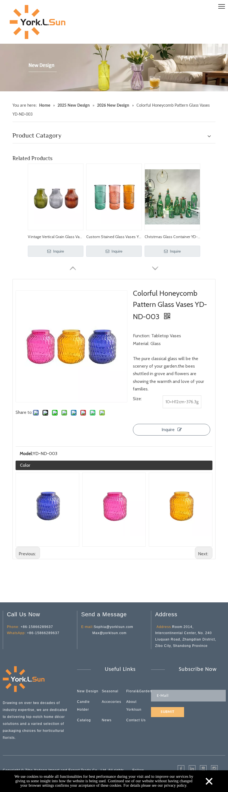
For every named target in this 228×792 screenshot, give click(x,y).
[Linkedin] (192, 768)
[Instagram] (214, 768)
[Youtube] (203, 768)
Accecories (111, 702)
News (106, 720)
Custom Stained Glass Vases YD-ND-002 (114, 236)
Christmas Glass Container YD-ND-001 (172, 236)
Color (25, 465)
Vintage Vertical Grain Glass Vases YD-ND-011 (55, 236)
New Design (87, 691)
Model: (26, 453)
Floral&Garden (139, 691)
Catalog (84, 720)
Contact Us (136, 720)
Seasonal (110, 691)
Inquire (58, 251)
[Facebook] (181, 768)
